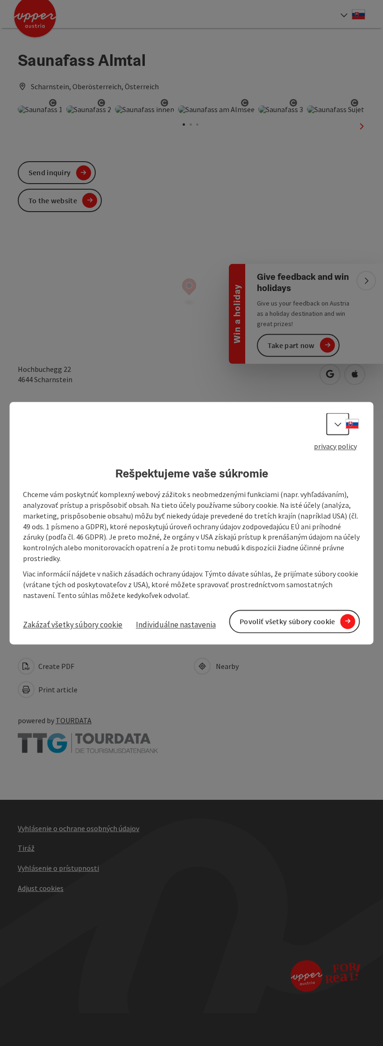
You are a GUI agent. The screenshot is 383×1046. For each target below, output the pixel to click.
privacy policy (335, 446)
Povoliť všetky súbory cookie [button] (287, 621)
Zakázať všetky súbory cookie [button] (72, 625)
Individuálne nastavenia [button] (176, 625)
